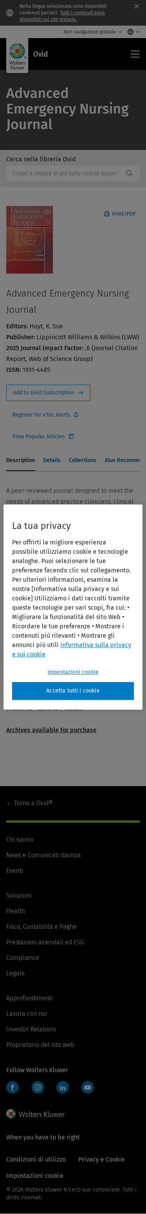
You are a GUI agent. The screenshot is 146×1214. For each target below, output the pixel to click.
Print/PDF (123, 214)
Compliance (22, 957)
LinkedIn (62, 1087)
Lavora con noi (26, 1013)
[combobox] (64, 173)
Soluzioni (19, 895)
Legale (15, 973)
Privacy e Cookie (101, 1159)
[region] (73, 607)
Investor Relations (31, 1029)
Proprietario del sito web (40, 1044)
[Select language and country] (131, 32)
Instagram (38, 1087)
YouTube (87, 1087)
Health (15, 911)
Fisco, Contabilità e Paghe (41, 926)
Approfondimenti (29, 998)
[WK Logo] (35, 1113)
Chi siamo (19, 839)
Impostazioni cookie (73, 672)
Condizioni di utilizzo (36, 1159)
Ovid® (33, 803)
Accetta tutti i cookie (73, 690)
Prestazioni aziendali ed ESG (45, 942)
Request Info (48, 393)
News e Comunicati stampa (43, 855)
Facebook (12, 1087)
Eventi (14, 870)
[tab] (20, 461)
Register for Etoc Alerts (46, 415)
